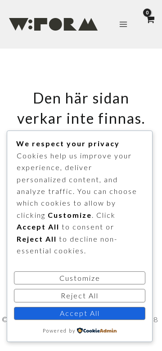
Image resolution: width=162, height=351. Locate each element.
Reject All (80, 295)
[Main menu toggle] (123, 24)
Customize (79, 278)
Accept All (80, 313)
